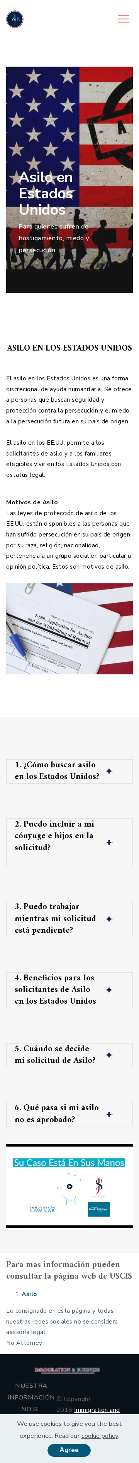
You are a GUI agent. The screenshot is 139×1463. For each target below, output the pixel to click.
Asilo (30, 1294)
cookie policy (99, 1435)
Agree (69, 1450)
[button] (69, 771)
